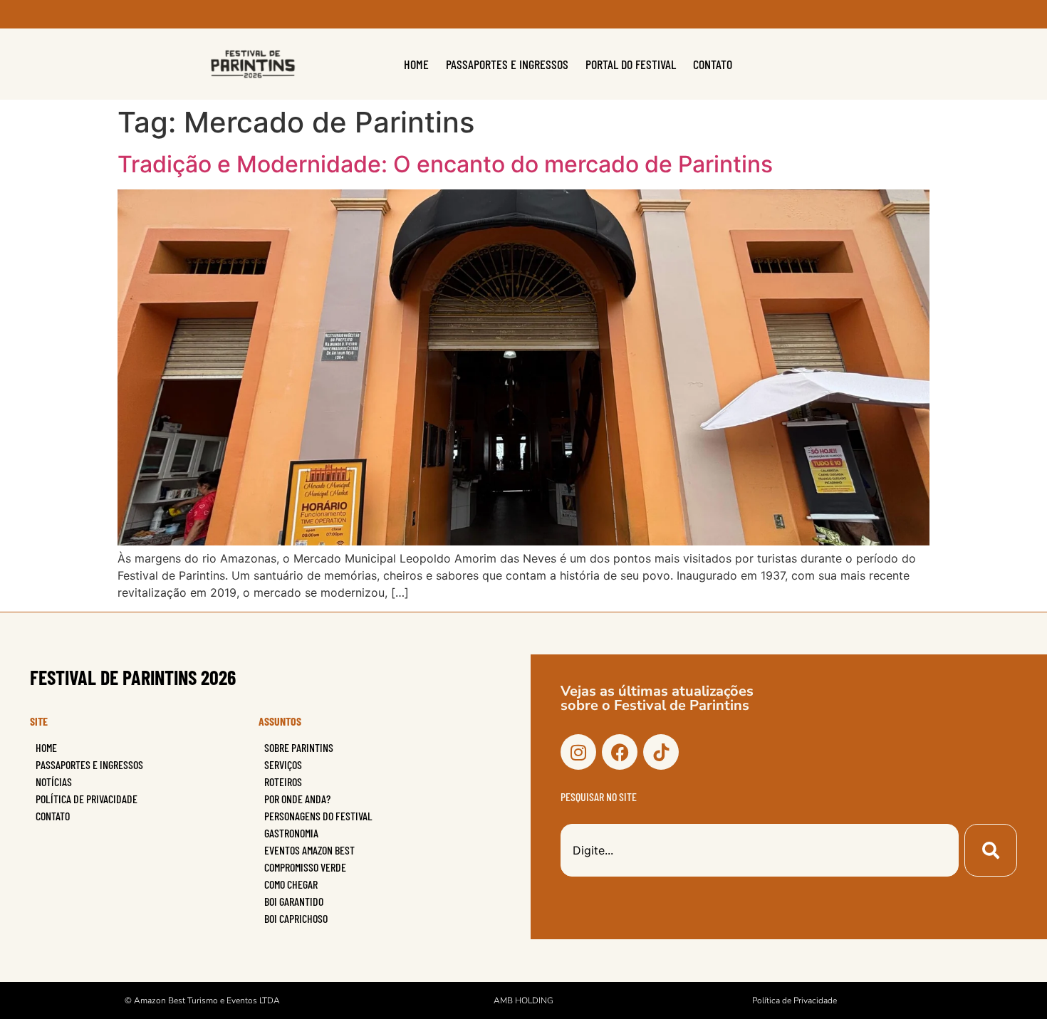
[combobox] (760, 850)
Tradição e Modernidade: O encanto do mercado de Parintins (445, 164)
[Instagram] (578, 752)
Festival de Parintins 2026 (133, 677)
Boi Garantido (293, 901)
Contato (712, 64)
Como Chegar (291, 884)
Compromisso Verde (305, 867)
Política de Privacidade (86, 798)
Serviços (283, 764)
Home (416, 64)
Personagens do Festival (318, 815)
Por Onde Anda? (297, 798)
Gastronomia (291, 833)
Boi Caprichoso (296, 918)
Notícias (54, 781)
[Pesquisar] (990, 850)
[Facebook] (619, 752)
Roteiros (283, 781)
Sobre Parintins (298, 747)
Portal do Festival (630, 64)
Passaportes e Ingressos (507, 64)
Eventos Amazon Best (309, 850)
